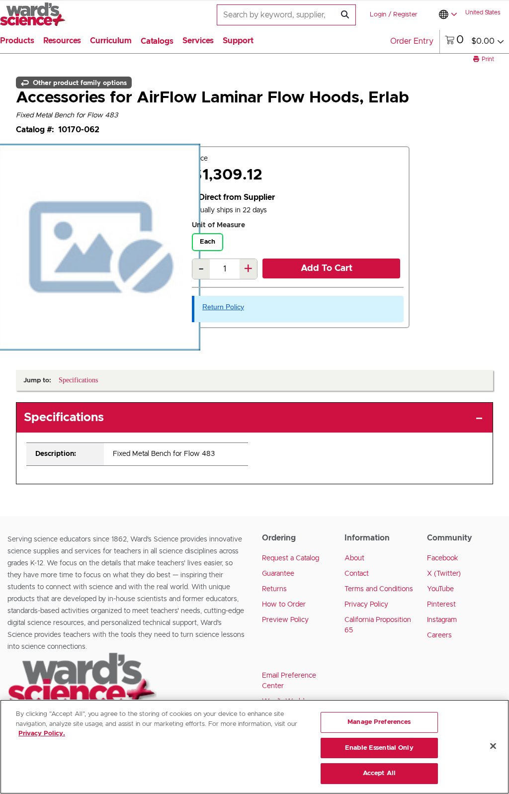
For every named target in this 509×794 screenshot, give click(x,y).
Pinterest (441, 604)
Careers (439, 635)
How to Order (284, 604)
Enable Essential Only (379, 748)
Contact (356, 573)
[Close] (493, 746)
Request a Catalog (290, 558)
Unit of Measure (218, 225)
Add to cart (326, 268)
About (354, 558)
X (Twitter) (444, 573)
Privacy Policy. (41, 733)
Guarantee (278, 573)
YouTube (440, 589)
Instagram (442, 620)
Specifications (64, 418)
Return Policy (223, 307)
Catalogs (157, 41)
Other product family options (79, 82)
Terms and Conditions (378, 589)
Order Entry (411, 41)
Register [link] (405, 14)
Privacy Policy (366, 604)
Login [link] (378, 14)
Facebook (442, 558)
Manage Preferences (379, 722)
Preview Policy (285, 620)
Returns (274, 589)
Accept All (379, 773)
